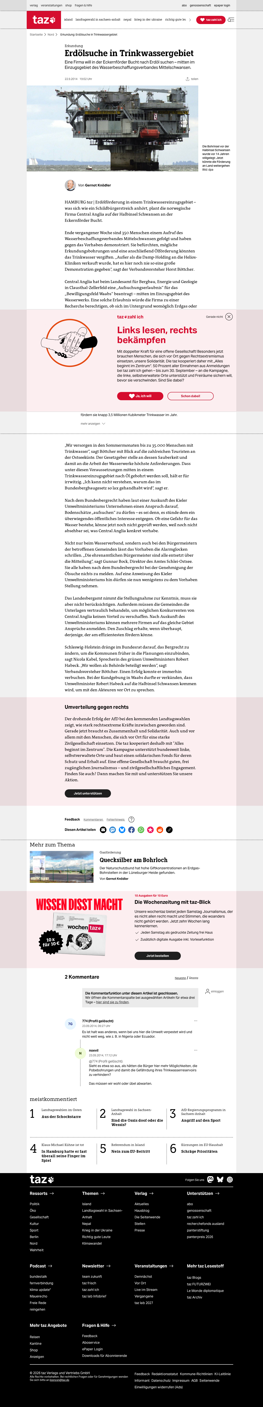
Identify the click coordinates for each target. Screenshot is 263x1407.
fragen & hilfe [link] (83, 5)
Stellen (140, 1224)
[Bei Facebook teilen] (131, 830)
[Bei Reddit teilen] (160, 830)
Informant (142, 1380)
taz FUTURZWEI (199, 1284)
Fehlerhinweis (116, 819)
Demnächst (143, 1276)
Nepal (86, 1224)
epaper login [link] (222, 5)
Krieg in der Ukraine (97, 1230)
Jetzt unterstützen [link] (88, 793)
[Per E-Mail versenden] (103, 830)
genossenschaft (199, 1210)
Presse (140, 1230)
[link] (69, 20)
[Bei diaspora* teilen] (150, 830)
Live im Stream (146, 1290)
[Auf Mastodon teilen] (112, 830)
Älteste (193, 978)
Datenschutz (161, 1380)
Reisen (35, 1337)
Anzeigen (37, 1357)
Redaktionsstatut (165, 1374)
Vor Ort (140, 1283)
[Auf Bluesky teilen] (122, 830)
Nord (51, 34)
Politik (34, 1204)
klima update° (40, 1290)
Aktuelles (142, 1204)
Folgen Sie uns (194, 1180)
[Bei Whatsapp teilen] (141, 830)
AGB (194, 1380)
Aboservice (91, 1342)
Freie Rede (38, 1303)
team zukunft (92, 1276)
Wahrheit (37, 1250)
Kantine (36, 1343)
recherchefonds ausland (205, 1224)
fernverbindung (41, 1283)
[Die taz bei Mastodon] (210, 1181)
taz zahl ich (195, 1217)
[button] (231, 19)
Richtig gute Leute (96, 1237)
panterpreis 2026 (200, 1237)
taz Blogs (194, 1277)
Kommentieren (94, 819)
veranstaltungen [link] (51, 5)
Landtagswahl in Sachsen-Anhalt (102, 1213)
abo (190, 1204)
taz (42, 1180)
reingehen (37, 1309)
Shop (34, 1350)
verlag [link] (34, 5)
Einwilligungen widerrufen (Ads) (159, 1387)
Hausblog (142, 1210)
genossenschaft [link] (200, 5)
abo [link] (184, 5)
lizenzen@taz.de (59, 1380)
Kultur (34, 1224)
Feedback (89, 1336)
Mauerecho (38, 1296)
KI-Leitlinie (223, 1374)
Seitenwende (209, 1380)
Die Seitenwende (147, 1217)
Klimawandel (92, 1243)
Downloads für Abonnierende (104, 1356)
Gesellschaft (39, 1217)
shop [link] (68, 5)
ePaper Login (92, 1349)
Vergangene (144, 1296)
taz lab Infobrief (94, 1296)
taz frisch (89, 1283)
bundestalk (38, 1276)
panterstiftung (198, 1230)
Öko (33, 1210)
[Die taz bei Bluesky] (220, 1181)
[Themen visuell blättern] (190, 20)
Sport (34, 1230)
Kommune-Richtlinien (197, 1374)
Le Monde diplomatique (205, 1291)
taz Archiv (194, 1297)
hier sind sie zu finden (112, 1002)
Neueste (180, 978)
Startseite (36, 34)
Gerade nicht (214, 317)
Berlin (34, 1237)
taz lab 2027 (144, 1303)
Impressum (181, 1380)
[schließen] (229, 317)
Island (86, 1204)
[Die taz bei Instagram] (230, 1181)
